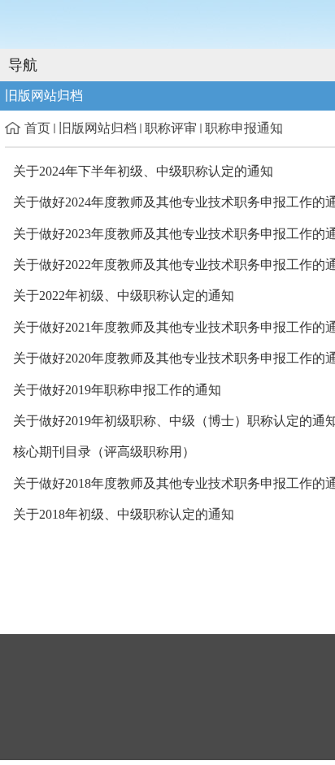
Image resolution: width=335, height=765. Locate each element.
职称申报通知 (244, 128)
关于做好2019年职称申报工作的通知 (117, 390)
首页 (37, 128)
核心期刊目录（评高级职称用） (104, 452)
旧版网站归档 (98, 128)
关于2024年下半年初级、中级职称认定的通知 (143, 171)
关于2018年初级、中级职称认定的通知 (123, 514)
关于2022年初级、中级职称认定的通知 (123, 295)
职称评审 (171, 128)
